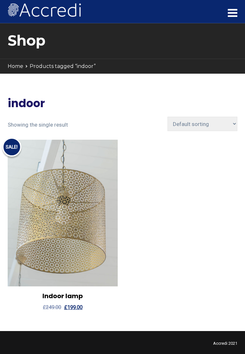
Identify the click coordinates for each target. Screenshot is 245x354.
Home (15, 66)
